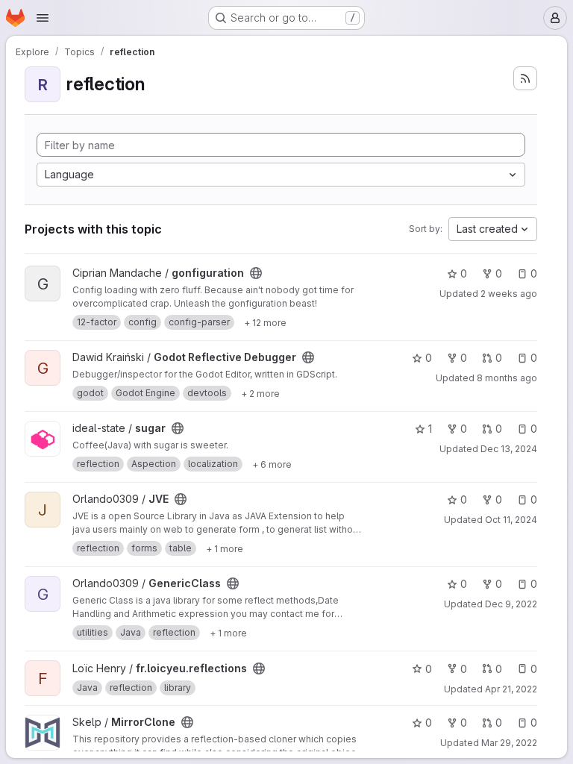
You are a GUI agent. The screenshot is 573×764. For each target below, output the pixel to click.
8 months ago (507, 377)
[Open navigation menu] (42, 18)
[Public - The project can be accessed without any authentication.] (256, 273)
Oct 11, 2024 (511, 519)
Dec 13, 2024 (508, 448)
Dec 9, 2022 (511, 604)
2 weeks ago (508, 293)
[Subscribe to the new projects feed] (525, 78)
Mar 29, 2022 (509, 742)
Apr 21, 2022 (511, 689)
